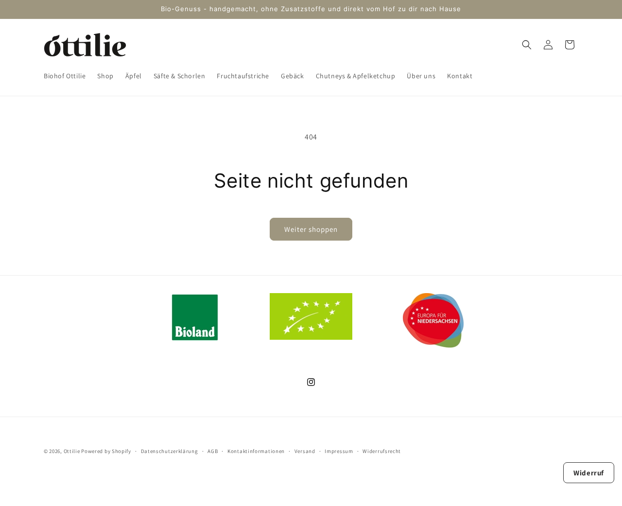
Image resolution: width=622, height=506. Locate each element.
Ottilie (72, 451)
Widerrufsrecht (382, 450)
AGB (212, 450)
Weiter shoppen (311, 229)
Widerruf (588, 472)
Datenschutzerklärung (169, 450)
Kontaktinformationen (256, 450)
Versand (304, 450)
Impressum (339, 450)
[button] (526, 44)
